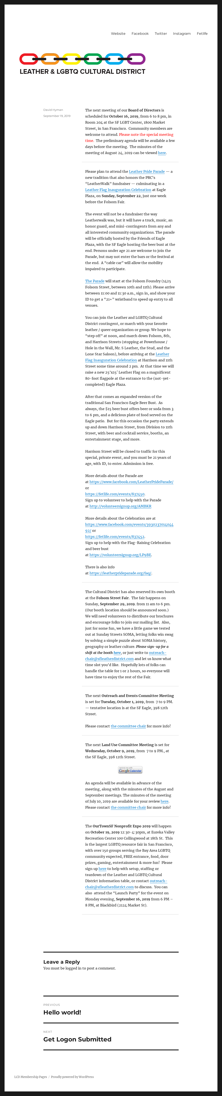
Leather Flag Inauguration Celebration (118, 190)
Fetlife (202, 34)
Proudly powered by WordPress (72, 1077)
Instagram (182, 34)
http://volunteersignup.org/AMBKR (120, 506)
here (162, 153)
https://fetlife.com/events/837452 (114, 536)
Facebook (140, 34)
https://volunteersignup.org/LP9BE (120, 555)
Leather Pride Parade (147, 171)
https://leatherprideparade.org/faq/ (120, 573)
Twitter (161, 34)
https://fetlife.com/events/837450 (114, 494)
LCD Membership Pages (30, 1077)
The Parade (94, 281)
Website (118, 34)
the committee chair (128, 726)
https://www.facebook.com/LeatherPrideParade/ (131, 482)
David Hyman (53, 109)
